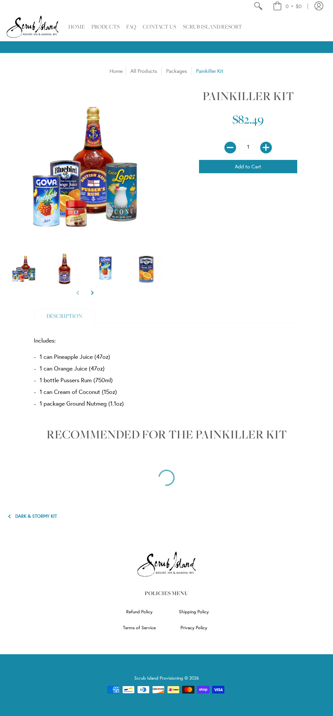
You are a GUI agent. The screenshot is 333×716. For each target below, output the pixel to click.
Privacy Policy (193, 628)
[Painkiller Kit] (24, 269)
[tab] (64, 316)
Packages (176, 71)
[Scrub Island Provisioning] (33, 26)
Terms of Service (139, 628)
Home (116, 71)
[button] (287, 6)
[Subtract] (230, 147)
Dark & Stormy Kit (36, 516)
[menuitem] (258, 6)
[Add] (266, 147)
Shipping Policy (194, 612)
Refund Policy (139, 612)
